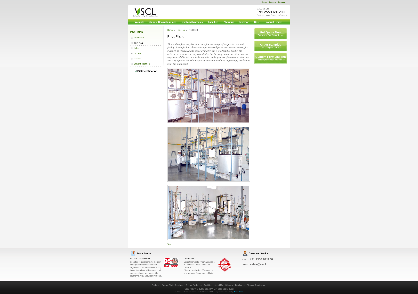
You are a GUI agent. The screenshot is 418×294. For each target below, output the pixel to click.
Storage (137, 53)
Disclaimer (240, 285)
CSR (256, 22)
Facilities (213, 22)
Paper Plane (238, 292)
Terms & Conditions (256, 285)
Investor (244, 22)
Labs (136, 48)
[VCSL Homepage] (143, 12)
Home (264, 2)
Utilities (137, 58)
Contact (281, 2)
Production (139, 38)
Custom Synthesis (192, 22)
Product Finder (273, 22)
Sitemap (229, 285)
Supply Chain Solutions (162, 22)
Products (139, 22)
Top (169, 244)
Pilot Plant (138, 43)
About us (229, 22)
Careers (272, 2)
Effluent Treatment (142, 64)
